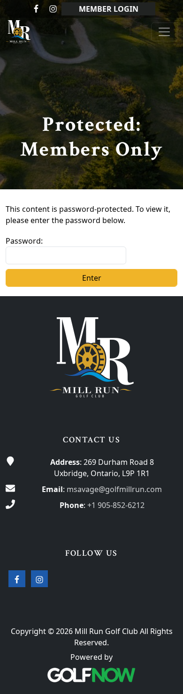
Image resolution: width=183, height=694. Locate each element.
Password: (24, 241)
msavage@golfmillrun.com (114, 489)
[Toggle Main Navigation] (164, 31)
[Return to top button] (164, 278)
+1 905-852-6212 (116, 505)
